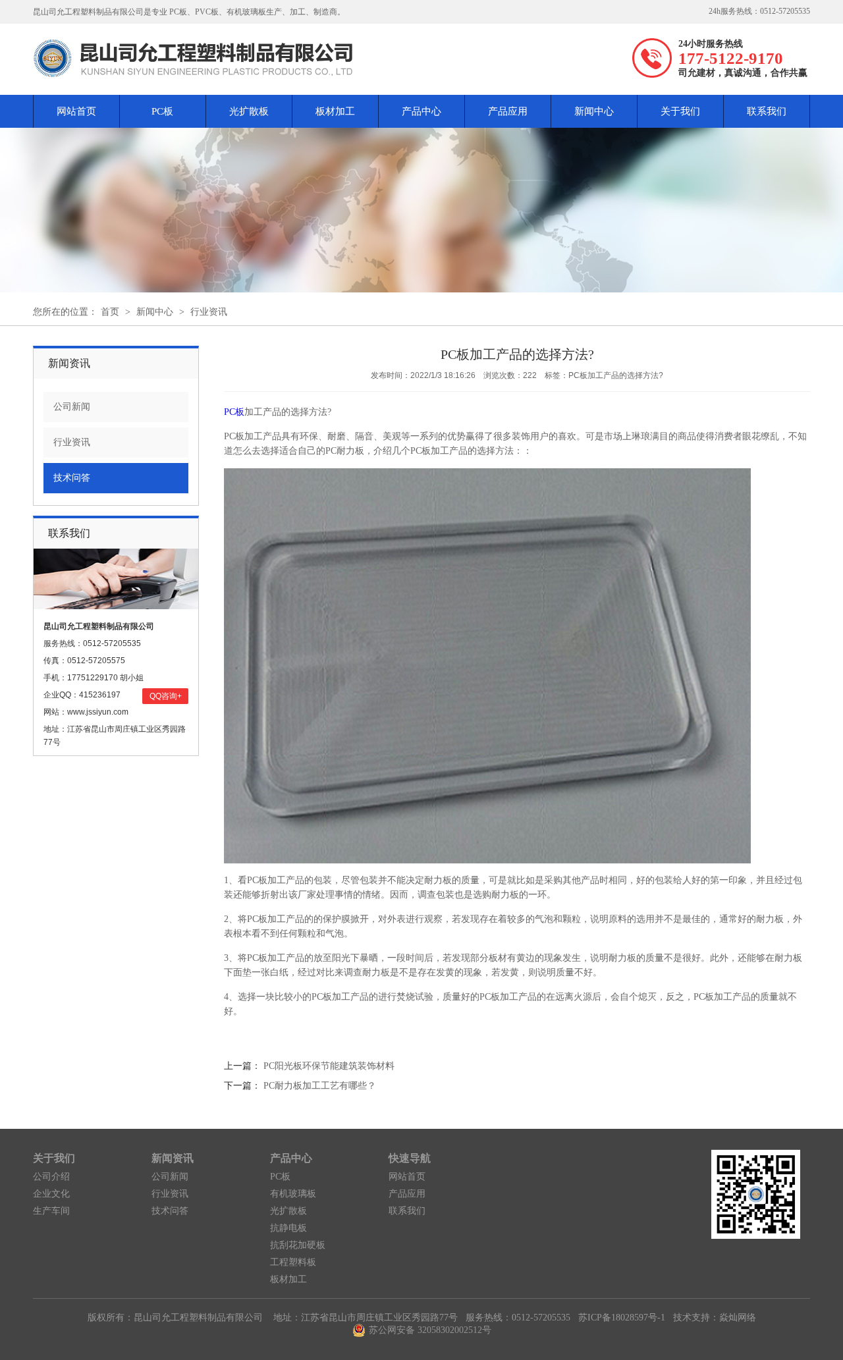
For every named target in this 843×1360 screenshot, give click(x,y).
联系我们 (766, 111)
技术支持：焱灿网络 (714, 1317)
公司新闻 (71, 407)
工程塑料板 (293, 1262)
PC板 (162, 111)
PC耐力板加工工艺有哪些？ (319, 1086)
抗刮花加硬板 (297, 1245)
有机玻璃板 (293, 1194)
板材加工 (335, 111)
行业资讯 (208, 312)
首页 (110, 312)
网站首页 (76, 111)
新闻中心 (594, 111)
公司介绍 (51, 1177)
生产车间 (51, 1211)
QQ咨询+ (166, 696)
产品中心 (421, 111)
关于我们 (680, 111)
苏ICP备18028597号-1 (621, 1317)
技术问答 (71, 478)
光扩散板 (249, 111)
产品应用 (508, 111)
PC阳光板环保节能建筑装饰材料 (328, 1066)
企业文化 (51, 1194)
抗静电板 (288, 1228)
